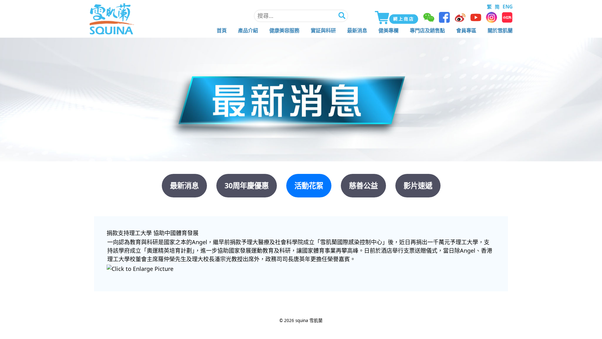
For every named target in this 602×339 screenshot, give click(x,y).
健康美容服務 (284, 30)
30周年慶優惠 (246, 185)
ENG (508, 6)
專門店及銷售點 (427, 30)
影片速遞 (418, 185)
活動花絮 (308, 185)
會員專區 (466, 30)
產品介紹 (248, 30)
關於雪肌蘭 (500, 30)
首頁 (222, 30)
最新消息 (357, 30)
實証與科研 (323, 30)
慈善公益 (363, 185)
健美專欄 (388, 30)
